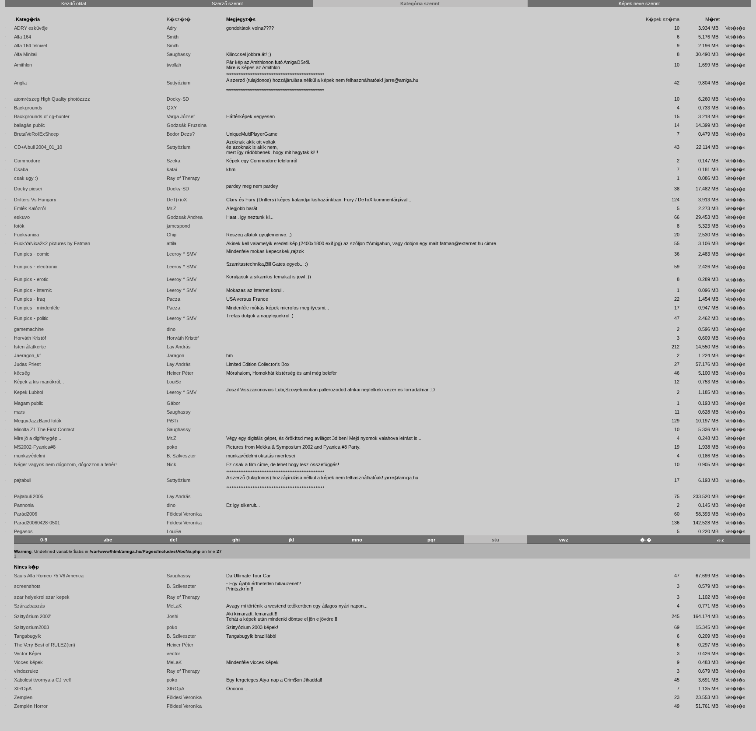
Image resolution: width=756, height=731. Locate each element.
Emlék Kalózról (30, 208)
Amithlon (23, 64)
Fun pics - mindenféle (37, 307)
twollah (174, 64)
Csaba (21, 169)
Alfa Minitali (25, 54)
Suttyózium (178, 82)
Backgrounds (28, 107)
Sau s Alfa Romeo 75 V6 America (49, 575)
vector (173, 653)
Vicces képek (28, 662)
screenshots (27, 586)
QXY (172, 107)
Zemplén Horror (31, 706)
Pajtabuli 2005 (28, 496)
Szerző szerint (227, 3)
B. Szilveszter (181, 455)
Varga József (181, 116)
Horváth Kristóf (30, 338)
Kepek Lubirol (28, 392)
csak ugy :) (26, 178)
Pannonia (24, 505)
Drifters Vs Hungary (35, 199)
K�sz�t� (179, 19)
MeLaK (174, 605)
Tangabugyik (27, 636)
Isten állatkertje (30, 346)
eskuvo (22, 217)
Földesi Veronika (184, 514)
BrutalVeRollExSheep (36, 134)
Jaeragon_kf (27, 355)
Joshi (172, 616)
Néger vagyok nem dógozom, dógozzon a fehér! (65, 464)
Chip (171, 234)
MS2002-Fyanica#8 (35, 447)
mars (19, 412)
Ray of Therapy (183, 178)
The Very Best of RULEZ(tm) (44, 644)
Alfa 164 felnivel (30, 45)
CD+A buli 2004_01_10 (38, 147)
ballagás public (29, 125)
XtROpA (23, 688)
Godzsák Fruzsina (186, 125)
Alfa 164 (22, 36)
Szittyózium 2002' (32, 616)
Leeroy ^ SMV (181, 254)
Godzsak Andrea (185, 217)
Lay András (179, 346)
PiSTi (172, 420)
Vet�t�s (735, 28)
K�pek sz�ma (662, 19)
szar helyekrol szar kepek (42, 597)
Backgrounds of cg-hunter (42, 116)
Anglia (20, 82)
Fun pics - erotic (31, 279)
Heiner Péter (180, 373)
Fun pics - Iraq (29, 299)
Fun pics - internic (33, 290)
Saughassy (179, 54)
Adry (172, 28)
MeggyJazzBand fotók (38, 420)
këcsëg (22, 373)
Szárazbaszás (29, 605)
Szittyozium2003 (31, 627)
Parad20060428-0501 (37, 522)
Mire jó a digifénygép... (37, 438)
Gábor (173, 403)
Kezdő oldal (73, 3)
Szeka (173, 160)
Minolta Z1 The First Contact (44, 429)
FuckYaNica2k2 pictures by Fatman (52, 243)
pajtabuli (22, 480)
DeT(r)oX (177, 199)
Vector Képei (27, 653)
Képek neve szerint (639, 3)
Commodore (27, 160)
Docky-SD (178, 99)
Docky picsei (28, 188)
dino (171, 329)
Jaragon (175, 355)
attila (171, 243)
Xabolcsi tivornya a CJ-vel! (42, 679)
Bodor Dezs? (181, 134)
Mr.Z (171, 208)
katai (172, 169)
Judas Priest (27, 364)
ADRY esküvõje (31, 28)
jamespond (178, 225)
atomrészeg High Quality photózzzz (52, 99)
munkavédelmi (29, 455)
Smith (172, 36)
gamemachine (29, 329)
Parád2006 (25, 514)
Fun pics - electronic (35, 266)
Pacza (173, 299)
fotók (19, 225)
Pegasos (23, 531)
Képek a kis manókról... (39, 381)
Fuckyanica (26, 234)
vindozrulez (26, 671)
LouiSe (174, 381)
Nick (171, 464)
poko (172, 447)
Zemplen (23, 697)
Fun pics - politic (31, 318)
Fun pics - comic (31, 254)
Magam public (28, 403)
